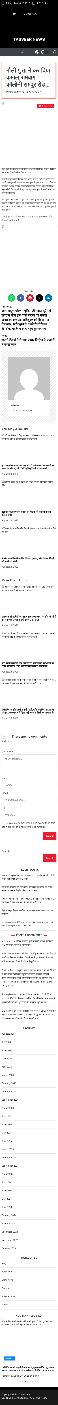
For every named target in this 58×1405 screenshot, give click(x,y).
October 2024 (9, 1157)
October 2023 (9, 1248)
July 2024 (7, 1182)
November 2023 (10, 1240)
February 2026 (9, 1083)
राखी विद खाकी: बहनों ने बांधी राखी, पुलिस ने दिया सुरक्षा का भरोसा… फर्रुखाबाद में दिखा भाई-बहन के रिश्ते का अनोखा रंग (28, 711)
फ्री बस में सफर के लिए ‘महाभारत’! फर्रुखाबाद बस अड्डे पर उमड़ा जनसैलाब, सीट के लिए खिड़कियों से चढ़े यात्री (28, 467)
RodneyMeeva (9, 994)
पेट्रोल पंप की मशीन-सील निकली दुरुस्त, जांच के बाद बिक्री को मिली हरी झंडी (28, 560)
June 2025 (7, 1124)
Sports (5, 1304)
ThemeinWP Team (38, 1398)
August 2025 (8, 1108)
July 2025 (7, 1116)
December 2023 (10, 1231)
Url (3, 807)
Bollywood (7, 1271)
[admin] (29, 378)
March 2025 (8, 1149)
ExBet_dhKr (7, 1010)
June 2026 (7, 1050)
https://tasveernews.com (21, 410)
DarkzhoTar (7, 970)
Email (5, 792)
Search (6, 851)
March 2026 (8, 1075)
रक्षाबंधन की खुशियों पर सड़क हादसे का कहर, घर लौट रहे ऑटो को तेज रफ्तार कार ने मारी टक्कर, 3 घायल (29, 618)
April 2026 (7, 1066)
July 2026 (7, 1042)
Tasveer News (29, 39)
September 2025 (10, 1099)
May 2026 (7, 1058)
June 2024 (7, 1190)
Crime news (7, 1279)
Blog (4, 1263)
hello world (7, 941)
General (5, 1288)
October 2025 (9, 1091)
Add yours (7, 741)
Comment (7, 751)
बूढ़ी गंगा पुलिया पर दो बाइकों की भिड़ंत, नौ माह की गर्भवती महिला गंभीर (26, 513)
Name (5, 778)
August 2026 (8, 1033)
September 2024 (10, 1165)
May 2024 (7, 1198)
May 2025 (7, 1132)
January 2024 (9, 1223)
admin (38, 92)
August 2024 (8, 1174)
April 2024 (7, 1207)
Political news (8, 1296)
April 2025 (7, 1141)
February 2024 (9, 1215)
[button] (6, 1354)
